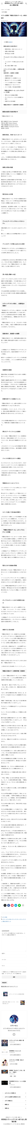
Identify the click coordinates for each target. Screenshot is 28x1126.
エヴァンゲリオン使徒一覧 (16, 1040)
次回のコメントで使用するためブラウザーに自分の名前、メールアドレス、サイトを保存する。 (14, 972)
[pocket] (12, 905)
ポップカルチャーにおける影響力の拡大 (14, 98)
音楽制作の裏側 (9, 76)
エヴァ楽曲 (4, 917)
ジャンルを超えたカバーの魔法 (13, 82)
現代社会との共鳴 (9, 53)
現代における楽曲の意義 (11, 95)
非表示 (10, 42)
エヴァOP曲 (8, 919)
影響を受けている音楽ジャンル (13, 78)
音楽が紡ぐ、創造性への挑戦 (11, 73)
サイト (3, 965)
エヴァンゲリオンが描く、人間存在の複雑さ (14, 70)
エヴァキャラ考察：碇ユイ (16, 1060)
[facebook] (8, 905)
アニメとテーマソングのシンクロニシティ (14, 58)
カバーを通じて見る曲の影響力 (13, 87)
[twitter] (5, 905)
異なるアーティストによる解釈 (13, 80)
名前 (3, 953)
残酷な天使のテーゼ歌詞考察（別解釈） (14, 105)
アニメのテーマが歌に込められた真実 (14, 62)
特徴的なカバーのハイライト (12, 85)
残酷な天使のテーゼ (7, 921)
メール (4, 959)
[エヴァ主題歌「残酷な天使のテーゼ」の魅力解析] (15, 905)
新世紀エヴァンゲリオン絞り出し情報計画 (14, 4)
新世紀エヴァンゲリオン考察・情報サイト (14, 1117)
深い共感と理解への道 (10, 65)
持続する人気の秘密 (10, 101)
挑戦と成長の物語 (9, 51)
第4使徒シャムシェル (15, 1051)
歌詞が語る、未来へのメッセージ (13, 49)
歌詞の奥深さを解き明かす (10, 46)
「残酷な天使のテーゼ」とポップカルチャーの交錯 (14, 91)
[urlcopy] (23, 905)
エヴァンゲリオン (15, 919)
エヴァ (4, 919)
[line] (19, 905)
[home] (14, 1034)
